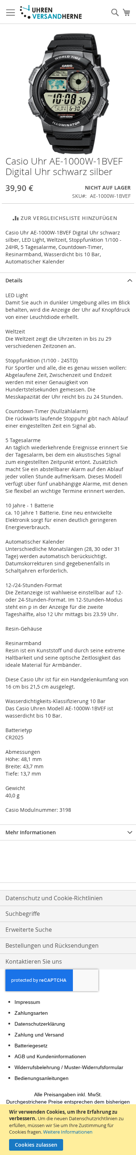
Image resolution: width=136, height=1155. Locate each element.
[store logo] (51, 12)
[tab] (68, 280)
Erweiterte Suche (28, 930)
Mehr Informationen (30, 832)
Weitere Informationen (67, 1132)
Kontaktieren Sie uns (33, 961)
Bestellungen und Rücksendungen (52, 946)
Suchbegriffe (22, 914)
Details (13, 280)
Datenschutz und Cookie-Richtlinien (54, 898)
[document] (69, 1130)
